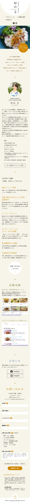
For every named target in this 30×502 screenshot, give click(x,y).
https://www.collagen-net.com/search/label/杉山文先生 (15, 345)
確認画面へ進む (15, 468)
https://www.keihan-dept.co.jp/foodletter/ (11, 315)
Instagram (16, 376)
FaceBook (16, 371)
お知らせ (9, 19)
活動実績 (21, 17)
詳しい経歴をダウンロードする (14, 165)
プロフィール (10, 17)
